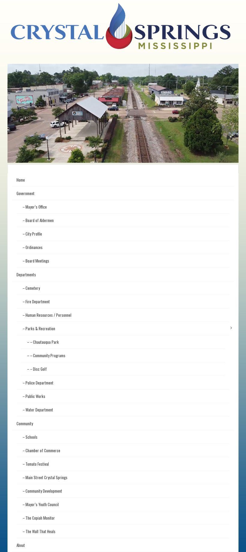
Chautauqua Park (46, 342)
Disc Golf (40, 369)
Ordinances (34, 247)
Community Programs (49, 355)
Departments (26, 274)
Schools (32, 437)
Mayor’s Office (36, 207)
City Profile (34, 234)
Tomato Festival (37, 464)
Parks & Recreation (40, 328)
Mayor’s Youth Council (42, 504)
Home (20, 180)
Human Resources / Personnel (48, 315)
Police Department (39, 383)
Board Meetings (37, 261)
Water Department (39, 410)
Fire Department (38, 301)
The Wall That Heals (41, 531)
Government (25, 193)
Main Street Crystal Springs (47, 477)
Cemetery (33, 288)
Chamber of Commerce (43, 450)
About (20, 545)
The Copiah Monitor (40, 518)
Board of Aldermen (40, 220)
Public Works (35, 396)
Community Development (44, 491)
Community (24, 423)
